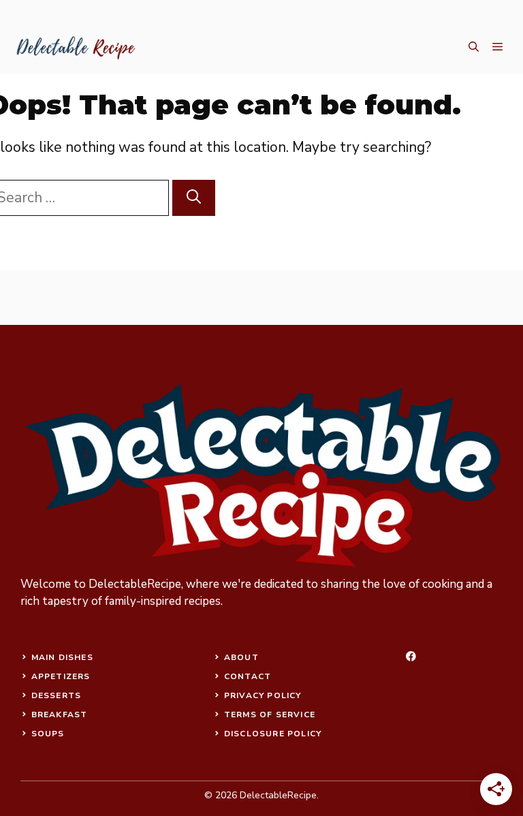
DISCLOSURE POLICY (272, 733)
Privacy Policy (263, 695)
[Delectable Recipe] (75, 48)
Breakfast (59, 714)
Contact (247, 676)
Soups (48, 733)
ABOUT (241, 657)
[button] (474, 48)
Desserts (56, 695)
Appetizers (61, 676)
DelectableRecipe (135, 584)
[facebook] (411, 656)
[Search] (193, 198)
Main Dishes (62, 657)
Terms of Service (269, 714)
